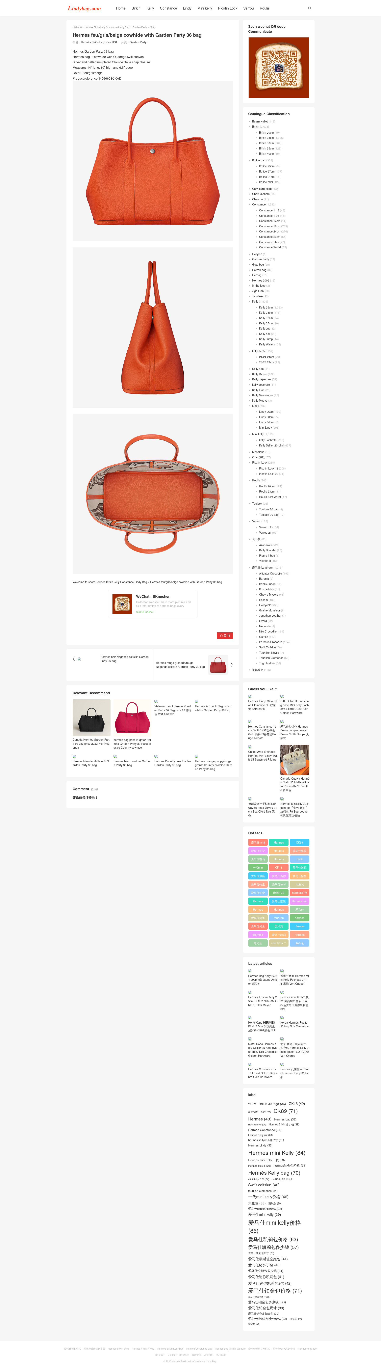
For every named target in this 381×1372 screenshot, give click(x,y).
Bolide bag (259, 160)
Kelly (150, 8)
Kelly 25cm (266, 307)
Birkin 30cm (266, 143)
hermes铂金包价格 (299, 893)
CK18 (278, 867)
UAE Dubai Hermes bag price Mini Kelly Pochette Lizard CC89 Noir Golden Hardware (294, 707)
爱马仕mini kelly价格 (258, 843)
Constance (168, 8)
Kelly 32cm (266, 318)
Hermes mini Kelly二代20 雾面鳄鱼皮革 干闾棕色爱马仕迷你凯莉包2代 (294, 1003)
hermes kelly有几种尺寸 (300, 918)
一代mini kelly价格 (258, 868)
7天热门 (172, 1355)
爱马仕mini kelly (279, 885)
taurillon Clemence (278, 918)
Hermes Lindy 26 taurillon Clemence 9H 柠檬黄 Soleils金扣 (262, 705)
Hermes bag (299, 901)
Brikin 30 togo (278, 893)
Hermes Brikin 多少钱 (258, 935)
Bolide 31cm (267, 177)
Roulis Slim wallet (270, 497)
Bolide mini (266, 182)
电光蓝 (258, 943)
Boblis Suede (267, 584)
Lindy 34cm (266, 422)
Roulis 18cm (267, 486)
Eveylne (257, 254)
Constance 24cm (269, 231)
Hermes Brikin (257, 1124)
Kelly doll (264, 334)
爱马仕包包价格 (72, 1348)
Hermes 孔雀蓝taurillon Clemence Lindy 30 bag (294, 1073)
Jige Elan (258, 291)
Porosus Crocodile (270, 642)
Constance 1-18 (269, 210)
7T (252, 1104)
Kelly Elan (258, 390)
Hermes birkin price (118, 1348)
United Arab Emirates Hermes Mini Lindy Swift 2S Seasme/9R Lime (262, 755)
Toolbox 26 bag (269, 515)
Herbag (257, 275)
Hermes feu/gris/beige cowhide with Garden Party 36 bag (186, 582)
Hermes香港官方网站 (143, 1348)
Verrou (248, 8)
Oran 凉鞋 (258, 457)
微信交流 (196, 1355)
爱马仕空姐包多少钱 (279, 902)
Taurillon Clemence (271, 658)
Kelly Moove (259, 400)
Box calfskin (266, 589)
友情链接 (184, 1355)
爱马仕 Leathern (262, 567)
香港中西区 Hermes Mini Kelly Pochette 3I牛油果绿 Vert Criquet (294, 979)
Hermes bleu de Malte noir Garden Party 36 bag (91, 763)
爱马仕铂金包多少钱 (258, 893)
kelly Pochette (268, 440)
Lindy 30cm (266, 417)
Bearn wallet (260, 121)
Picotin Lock (227, 8)
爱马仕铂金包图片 (259, 1296)
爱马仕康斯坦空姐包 (258, 876)
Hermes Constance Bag (199, 1348)
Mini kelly (204, 8)
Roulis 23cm (267, 491)
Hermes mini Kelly (279, 843)
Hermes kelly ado (307, 1348)
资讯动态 (257, 670)
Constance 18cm (269, 226)
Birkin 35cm (266, 148)
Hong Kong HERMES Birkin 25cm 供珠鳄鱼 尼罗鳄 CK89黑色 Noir (262, 1026)
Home (121, 8)
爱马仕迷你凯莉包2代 (300, 868)
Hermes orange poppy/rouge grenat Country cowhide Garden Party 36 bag (213, 765)
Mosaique (258, 452)
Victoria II (265, 561)
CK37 (253, 1112)
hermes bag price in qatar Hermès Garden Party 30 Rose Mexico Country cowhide (132, 743)
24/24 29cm (266, 362)
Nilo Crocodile (268, 631)
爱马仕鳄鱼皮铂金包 (258, 927)
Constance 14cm (269, 221)
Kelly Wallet (266, 344)
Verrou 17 (265, 527)
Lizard (263, 621)
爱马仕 (256, 539)
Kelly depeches (261, 379)
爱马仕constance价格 (299, 910)
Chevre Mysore (268, 594)
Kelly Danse (259, 374)
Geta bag (258, 264)
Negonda (265, 626)
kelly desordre (261, 385)
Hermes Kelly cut (299, 935)
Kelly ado (258, 369)
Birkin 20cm (266, 132)
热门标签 (221, 1355)
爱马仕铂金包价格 (258, 851)
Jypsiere (257, 296)
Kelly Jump (266, 339)
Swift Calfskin (267, 647)
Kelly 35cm (266, 323)
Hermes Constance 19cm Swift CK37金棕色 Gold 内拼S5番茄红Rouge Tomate (262, 732)
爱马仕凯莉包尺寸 (279, 935)
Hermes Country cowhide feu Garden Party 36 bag (172, 763)
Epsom (263, 600)
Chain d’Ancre (261, 194)
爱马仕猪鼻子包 (300, 876)
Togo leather (267, 663)
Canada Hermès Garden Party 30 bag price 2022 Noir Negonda (91, 743)
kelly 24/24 (259, 351)
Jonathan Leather (270, 615)
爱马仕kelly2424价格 (284, 1348)
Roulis (265, 8)
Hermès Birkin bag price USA (99, 42)
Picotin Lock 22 (268, 474)
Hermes (279, 859)
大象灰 (299, 884)
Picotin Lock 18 (268, 468)
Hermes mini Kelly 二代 (279, 910)
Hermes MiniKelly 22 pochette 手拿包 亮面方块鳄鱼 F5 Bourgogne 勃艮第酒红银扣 (294, 809)
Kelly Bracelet (267, 550)
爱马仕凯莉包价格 (300, 851)
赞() (225, 635)
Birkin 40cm (266, 153)
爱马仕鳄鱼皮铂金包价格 (258, 918)
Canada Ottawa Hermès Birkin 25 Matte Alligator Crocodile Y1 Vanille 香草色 (294, 784)
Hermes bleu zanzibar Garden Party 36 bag (132, 763)
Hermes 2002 (260, 280)
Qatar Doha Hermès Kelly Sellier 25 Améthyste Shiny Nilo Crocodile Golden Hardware (262, 1049)
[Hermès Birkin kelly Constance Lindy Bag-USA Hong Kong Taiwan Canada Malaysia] (84, 8)
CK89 (299, 842)
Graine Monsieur (269, 610)
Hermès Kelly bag (279, 851)
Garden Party (140, 27)
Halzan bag (259, 270)
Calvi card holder (262, 189)
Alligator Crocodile (270, 573)
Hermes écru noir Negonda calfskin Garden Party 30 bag (213, 708)
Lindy (187, 8)
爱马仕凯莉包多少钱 (258, 860)
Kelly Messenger (262, 395)
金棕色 (299, 943)
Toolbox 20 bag (269, 509)
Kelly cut (264, 328)
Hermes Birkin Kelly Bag (170, 1348)
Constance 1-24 (269, 216)
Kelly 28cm (266, 312)
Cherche (257, 199)
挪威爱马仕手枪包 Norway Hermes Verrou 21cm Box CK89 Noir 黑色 (262, 809)
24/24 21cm (266, 357)
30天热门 (160, 1355)
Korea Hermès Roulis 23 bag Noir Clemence (294, 1024)
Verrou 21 (265, 532)
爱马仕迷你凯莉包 (279, 876)
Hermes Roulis (300, 927)
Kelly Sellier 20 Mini (271, 445)
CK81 (266, 1112)
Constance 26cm (269, 237)
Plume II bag (267, 555)
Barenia (264, 578)
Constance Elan (269, 242)
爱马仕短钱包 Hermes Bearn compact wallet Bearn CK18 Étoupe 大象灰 (294, 732)
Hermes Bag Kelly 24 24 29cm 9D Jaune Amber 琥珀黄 (262, 979)
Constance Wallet (270, 247)
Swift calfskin (299, 860)
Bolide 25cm (267, 166)
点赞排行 (209, 1355)
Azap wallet (266, 545)
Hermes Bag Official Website (230, 1348)
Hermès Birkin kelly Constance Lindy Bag (107, 27)
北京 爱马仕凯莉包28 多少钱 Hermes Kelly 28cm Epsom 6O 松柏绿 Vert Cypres (294, 1049)
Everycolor (265, 605)
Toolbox (257, 503)
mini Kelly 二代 (279, 944)
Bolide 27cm (267, 171)
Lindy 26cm (266, 412)
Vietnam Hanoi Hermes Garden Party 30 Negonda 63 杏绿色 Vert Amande (172, 710)
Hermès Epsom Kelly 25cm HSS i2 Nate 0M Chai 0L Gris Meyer (262, 1001)
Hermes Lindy (258, 910)
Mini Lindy (265, 427)
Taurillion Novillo (269, 653)
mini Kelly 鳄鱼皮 (282, 1179)
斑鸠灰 (279, 926)
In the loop (259, 285)
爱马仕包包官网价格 (259, 1348)
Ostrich (263, 637)
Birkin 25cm (266, 138)
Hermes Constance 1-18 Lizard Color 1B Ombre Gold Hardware (262, 1073)
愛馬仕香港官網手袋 (94, 1348)
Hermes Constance (258, 902)
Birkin (136, 8)
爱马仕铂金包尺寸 (258, 885)
